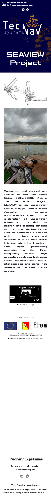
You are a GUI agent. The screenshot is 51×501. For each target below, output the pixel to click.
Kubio (45, 493)
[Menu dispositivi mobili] (25, 40)
